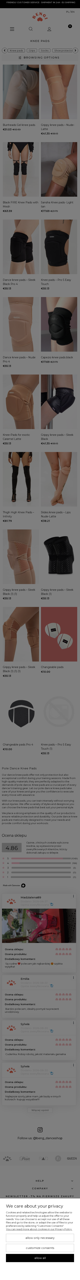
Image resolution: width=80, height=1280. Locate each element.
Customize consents (40, 1248)
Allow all (40, 1258)
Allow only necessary (40, 1238)
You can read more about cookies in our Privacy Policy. (39, 1229)
